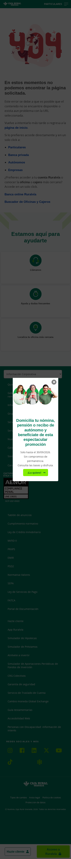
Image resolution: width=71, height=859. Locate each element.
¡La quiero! (34, 472)
